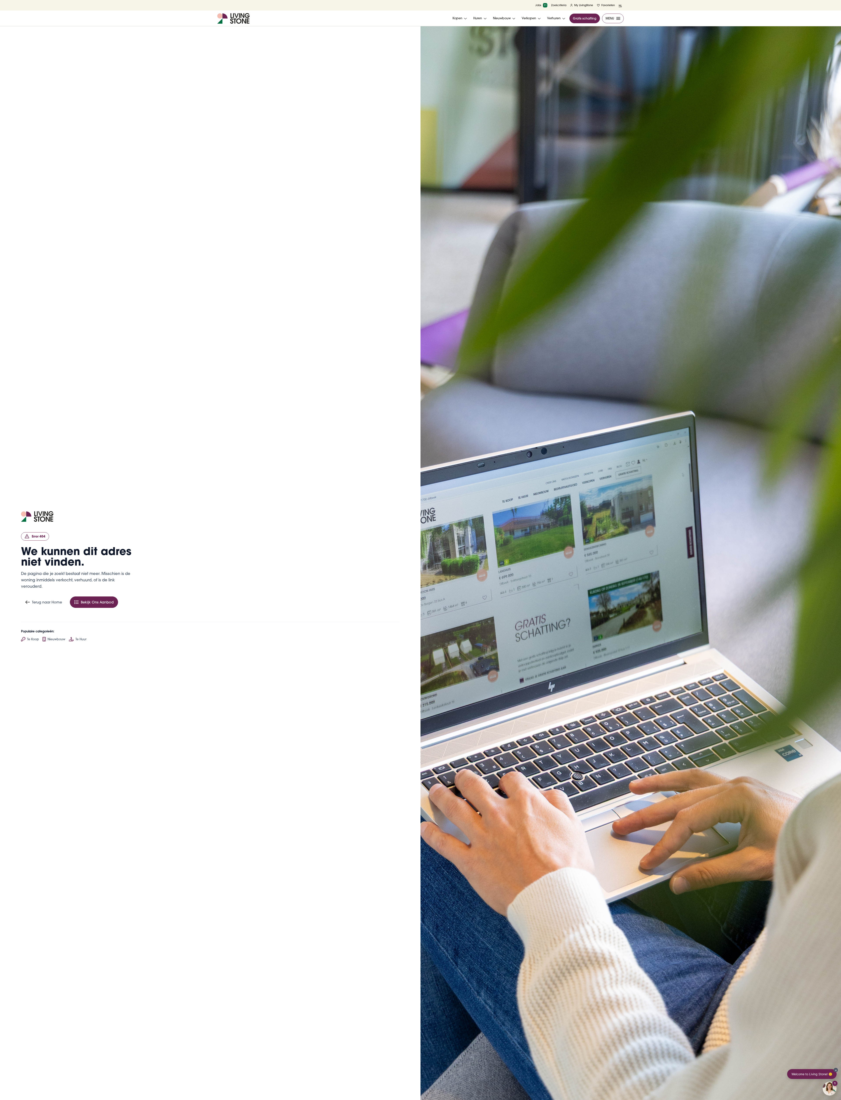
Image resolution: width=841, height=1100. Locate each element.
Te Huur (81, 639)
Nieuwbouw (56, 639)
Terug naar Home (47, 602)
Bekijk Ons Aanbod (97, 602)
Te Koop (33, 639)
